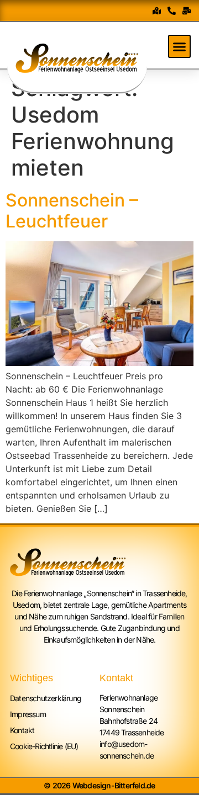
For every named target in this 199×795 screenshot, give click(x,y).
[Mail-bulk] (186, 10)
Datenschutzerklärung (45, 698)
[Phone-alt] (171, 10)
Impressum (28, 714)
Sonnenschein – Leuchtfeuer (72, 210)
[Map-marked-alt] (156, 10)
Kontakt (22, 730)
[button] (179, 46)
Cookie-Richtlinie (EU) (44, 746)
